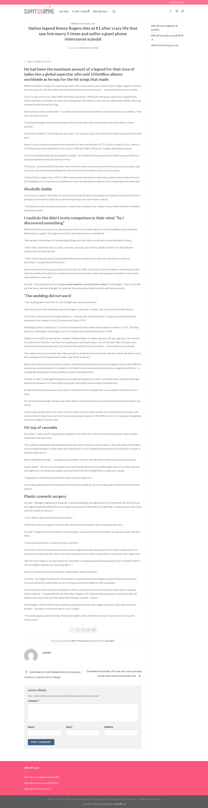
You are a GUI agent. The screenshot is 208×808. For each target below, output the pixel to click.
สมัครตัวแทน (100, 11)
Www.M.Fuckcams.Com (83, 24)
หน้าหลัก (64, 11)
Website (108, 727)
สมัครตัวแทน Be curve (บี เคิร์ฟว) (167, 37)
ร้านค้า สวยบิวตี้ (80, 11)
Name (31, 727)
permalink (110, 641)
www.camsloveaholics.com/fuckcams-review (83, 284)
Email (69, 727)
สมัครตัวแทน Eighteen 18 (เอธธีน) (164, 27)
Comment (33, 700)
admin (95, 48)
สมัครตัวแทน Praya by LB (164, 45)
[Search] (114, 11)
